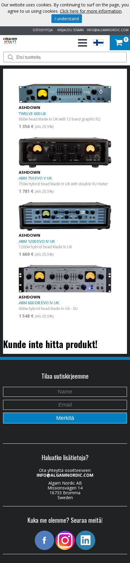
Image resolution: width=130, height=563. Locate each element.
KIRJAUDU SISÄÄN (70, 30)
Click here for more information (91, 11)
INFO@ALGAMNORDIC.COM (107, 30)
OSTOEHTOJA (42, 30)
